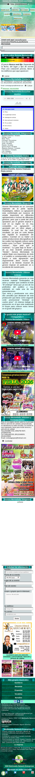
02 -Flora (5, 112)
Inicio (17, 40)
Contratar (8, 441)
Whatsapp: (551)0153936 (11, 88)
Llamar (7, 76)
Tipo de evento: (10, 586)
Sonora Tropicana (23, 169)
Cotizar (29, 85)
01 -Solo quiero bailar (8, 109)
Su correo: (8, 611)
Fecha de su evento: (12, 575)
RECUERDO (24, 10)
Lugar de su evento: (12, 580)
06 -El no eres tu (7, 125)
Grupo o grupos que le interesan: (17, 591)
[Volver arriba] (3, 773)
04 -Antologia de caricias (9, 117)
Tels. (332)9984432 (18, 4)
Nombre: (7, 569)
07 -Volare (5, 128)
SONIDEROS (27, 14)
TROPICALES (5, 10)
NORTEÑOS (15, 10)
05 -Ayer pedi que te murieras (10, 120)
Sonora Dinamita (8, 169)
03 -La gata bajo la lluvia (9, 114)
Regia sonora (6, 171)
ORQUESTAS (17, 18)
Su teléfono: (9, 606)
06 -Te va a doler (7, 123)
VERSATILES (16, 14)
